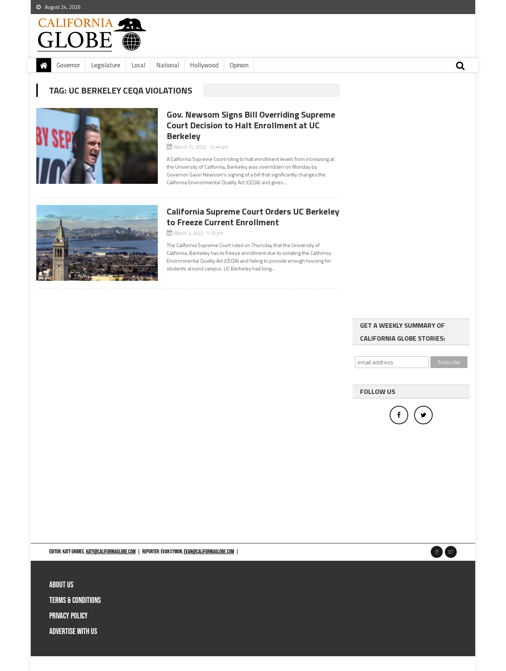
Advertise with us (73, 632)
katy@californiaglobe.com (111, 551)
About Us (61, 585)
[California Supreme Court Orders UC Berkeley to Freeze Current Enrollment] (97, 243)
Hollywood (204, 65)
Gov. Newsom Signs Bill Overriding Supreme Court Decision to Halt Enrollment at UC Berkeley (251, 125)
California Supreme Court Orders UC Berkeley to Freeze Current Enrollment (253, 217)
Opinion (239, 65)
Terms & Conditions (75, 601)
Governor (68, 65)
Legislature (105, 65)
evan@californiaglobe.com (209, 551)
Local (138, 65)
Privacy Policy (68, 616)
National (167, 65)
